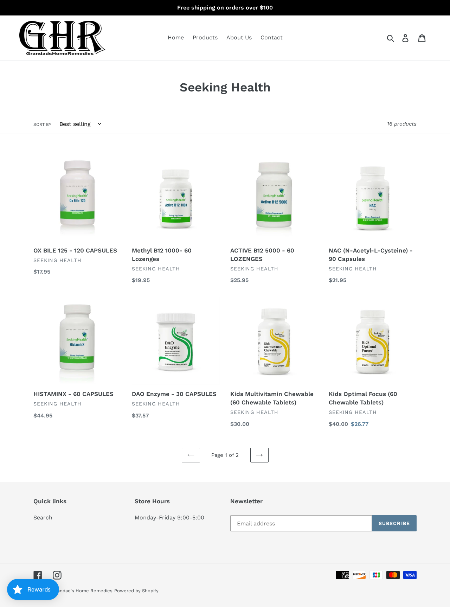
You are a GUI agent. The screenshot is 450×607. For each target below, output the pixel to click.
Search (42, 517)
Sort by (42, 124)
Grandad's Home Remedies (82, 590)
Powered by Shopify (136, 590)
